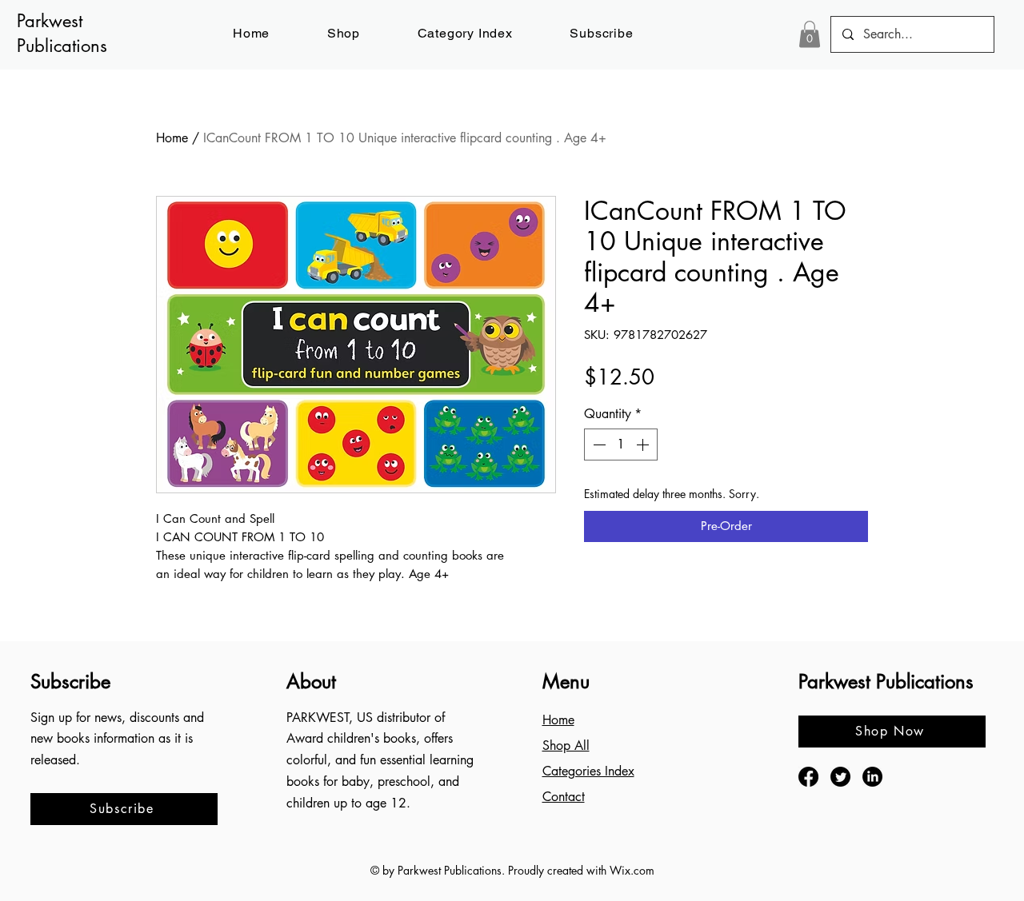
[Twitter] (840, 777)
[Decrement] (597, 444)
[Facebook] (808, 777)
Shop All (566, 745)
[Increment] (644, 444)
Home (172, 138)
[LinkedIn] (872, 777)
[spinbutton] (621, 444)
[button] (602, 33)
